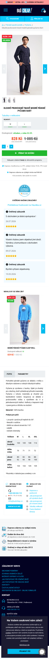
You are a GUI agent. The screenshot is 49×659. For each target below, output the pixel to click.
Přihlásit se (38, 19)
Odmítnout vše (24, 645)
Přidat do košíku (26, 153)
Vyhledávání (14, 19)
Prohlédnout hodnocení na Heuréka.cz (24, 205)
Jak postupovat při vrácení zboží (36, 502)
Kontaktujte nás (14, 506)
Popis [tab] (9, 374)
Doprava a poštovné (34, 491)
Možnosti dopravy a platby (13, 576)
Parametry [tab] (23, 374)
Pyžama (28, 25)
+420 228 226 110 (13, 609)
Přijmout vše (24, 651)
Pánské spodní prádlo (14, 25)
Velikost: (7, 119)
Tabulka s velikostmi (11, 115)
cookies (8, 633)
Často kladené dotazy (35, 510)
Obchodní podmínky (10, 571)
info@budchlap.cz (15, 501)
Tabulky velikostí (36, 506)
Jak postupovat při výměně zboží (36, 497)
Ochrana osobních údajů (12, 574)
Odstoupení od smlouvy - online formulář (19, 590)
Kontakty (6, 585)
